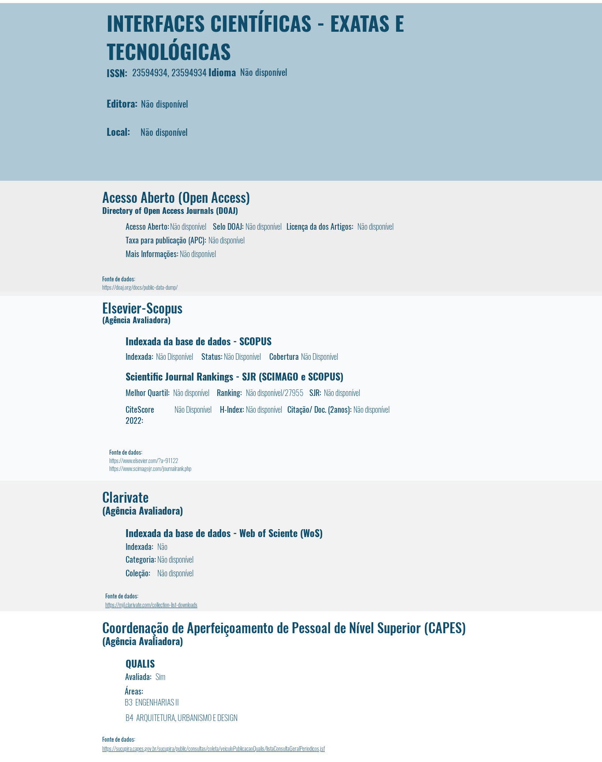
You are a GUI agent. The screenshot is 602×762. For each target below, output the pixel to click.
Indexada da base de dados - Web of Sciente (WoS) (224, 533)
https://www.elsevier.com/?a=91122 (143, 460)
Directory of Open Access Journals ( (160, 210)
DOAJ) (228, 210)
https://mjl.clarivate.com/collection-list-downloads (151, 604)
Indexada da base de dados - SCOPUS (198, 341)
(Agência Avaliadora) (136, 319)
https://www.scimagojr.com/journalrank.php (150, 468)
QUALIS (140, 663)
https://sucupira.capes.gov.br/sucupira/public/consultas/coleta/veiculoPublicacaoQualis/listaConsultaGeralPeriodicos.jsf (213, 748)
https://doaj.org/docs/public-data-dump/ (140, 287)
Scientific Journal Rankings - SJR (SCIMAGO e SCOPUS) (234, 376)
